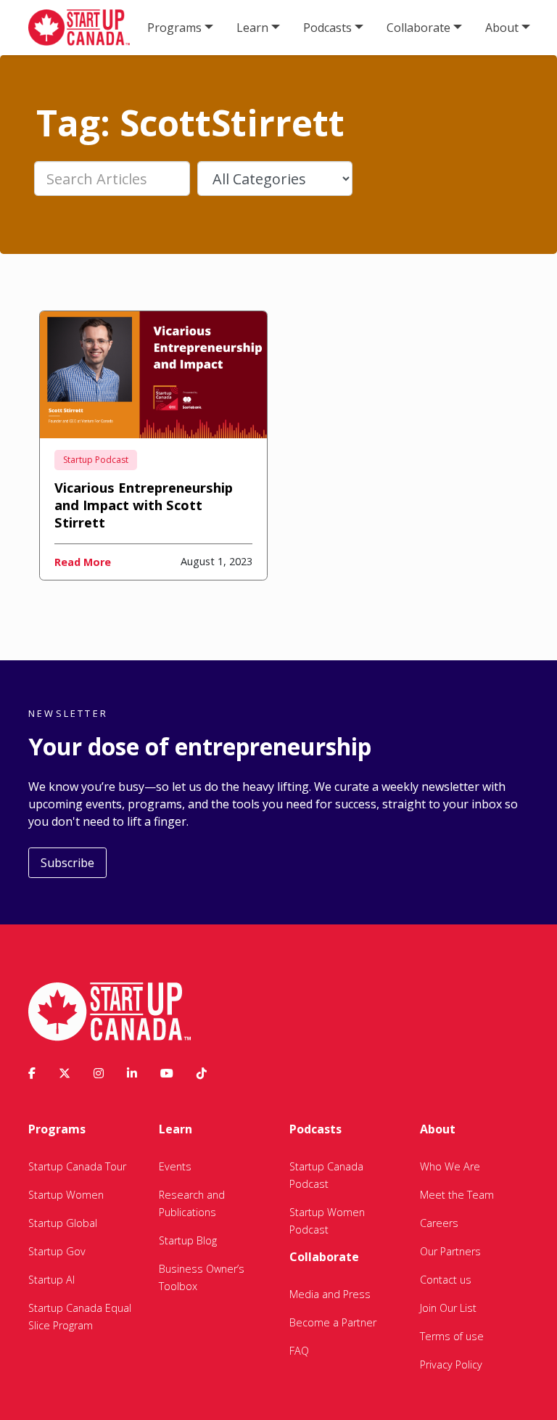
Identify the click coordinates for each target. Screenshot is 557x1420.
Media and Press (330, 1294)
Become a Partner (332, 1322)
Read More (82, 562)
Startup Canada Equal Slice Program (79, 1316)
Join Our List (448, 1308)
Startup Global (62, 1223)
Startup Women (66, 1195)
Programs (174, 28)
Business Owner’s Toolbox (201, 1277)
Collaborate (418, 28)
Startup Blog (188, 1240)
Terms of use (452, 1336)
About (502, 28)
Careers (439, 1223)
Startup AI (51, 1279)
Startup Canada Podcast (326, 1175)
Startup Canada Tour (77, 1166)
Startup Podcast (95, 460)
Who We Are (450, 1166)
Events (175, 1166)
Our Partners (450, 1251)
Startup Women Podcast (327, 1220)
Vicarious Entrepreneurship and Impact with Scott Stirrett (143, 504)
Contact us (445, 1279)
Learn (252, 28)
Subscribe (67, 863)
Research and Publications (192, 1203)
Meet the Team (457, 1195)
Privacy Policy (451, 1364)
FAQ (299, 1351)
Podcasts (327, 28)
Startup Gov (57, 1251)
